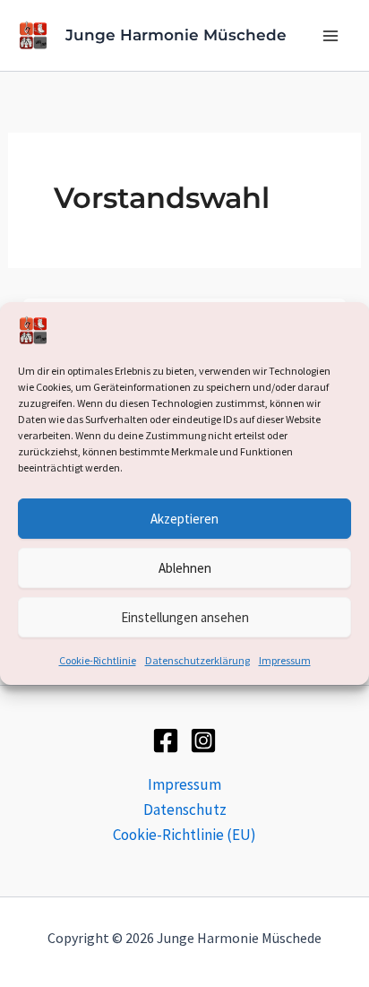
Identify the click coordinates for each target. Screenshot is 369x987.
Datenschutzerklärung (197, 660)
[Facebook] (165, 740)
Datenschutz (185, 809)
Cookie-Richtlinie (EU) (184, 834)
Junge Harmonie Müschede (176, 35)
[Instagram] (203, 740)
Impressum (285, 660)
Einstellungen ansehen (185, 617)
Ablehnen (185, 567)
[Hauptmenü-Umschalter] (331, 35)
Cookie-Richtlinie (97, 660)
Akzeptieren (184, 518)
